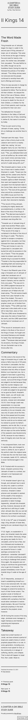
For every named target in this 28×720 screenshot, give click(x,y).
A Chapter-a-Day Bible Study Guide (14, 5)
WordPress (17, 713)
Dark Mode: (21, 718)
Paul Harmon (6, 671)
